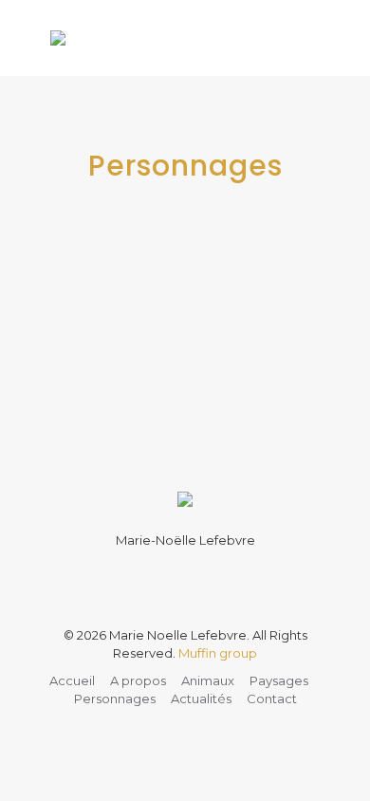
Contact (272, 698)
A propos (138, 680)
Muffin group (217, 653)
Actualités (201, 698)
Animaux (207, 680)
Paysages (279, 680)
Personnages (115, 698)
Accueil (72, 680)
